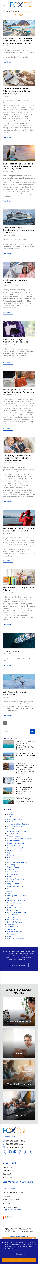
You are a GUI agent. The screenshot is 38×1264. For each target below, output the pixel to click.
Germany (11, 865)
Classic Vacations (14, 836)
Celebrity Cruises (14, 834)
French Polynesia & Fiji (17, 862)
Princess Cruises (14, 908)
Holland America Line (17, 879)
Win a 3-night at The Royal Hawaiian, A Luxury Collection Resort (24, 790)
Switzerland (12, 927)
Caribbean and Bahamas (18, 831)
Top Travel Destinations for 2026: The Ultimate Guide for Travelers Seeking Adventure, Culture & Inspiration (25, 768)
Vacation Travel (9, 1203)
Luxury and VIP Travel (17, 896)
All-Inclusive (12, 817)
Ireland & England (15, 886)
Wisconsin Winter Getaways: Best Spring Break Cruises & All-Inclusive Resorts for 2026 (18, 40)
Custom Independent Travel (20, 838)
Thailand (11, 929)
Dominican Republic (16, 848)
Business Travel (9, 1196)
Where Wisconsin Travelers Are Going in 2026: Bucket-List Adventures (24, 801)
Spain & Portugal (14, 922)
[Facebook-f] (4, 1152)
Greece (10, 869)
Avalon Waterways (15, 826)
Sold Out (11, 917)
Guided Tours (13, 874)
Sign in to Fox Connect (13, 1210)
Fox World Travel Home (13, 1193)
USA (9, 936)
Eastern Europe (14, 850)
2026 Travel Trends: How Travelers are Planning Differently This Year (24, 780)
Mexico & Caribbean (16, 900)
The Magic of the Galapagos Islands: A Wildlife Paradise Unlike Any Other (18, 166)
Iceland (10, 881)
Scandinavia (12, 915)
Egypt (9, 853)
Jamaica (11, 891)
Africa (9, 812)
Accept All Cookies (19, 1260)
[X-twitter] (10, 1152)
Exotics (10, 857)
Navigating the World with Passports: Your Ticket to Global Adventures (17, 457)
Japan (10, 893)
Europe (10, 855)
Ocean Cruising (11, 651)
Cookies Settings (19, 1254)
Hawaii (10, 877)
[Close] (34, 1242)
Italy (9, 889)
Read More (8, 62)
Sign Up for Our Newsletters (18, 1182)
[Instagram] (20, 1152)
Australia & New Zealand (18, 824)
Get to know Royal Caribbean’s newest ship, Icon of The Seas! (19, 230)
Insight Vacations (14, 884)
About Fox (7, 1167)
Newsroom (7, 1178)
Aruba (10, 822)
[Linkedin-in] (15, 1152)
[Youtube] (25, 1152)
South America (14, 920)
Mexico (10, 898)
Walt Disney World (15, 939)
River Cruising (13, 910)
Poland (10, 905)
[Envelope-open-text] (30, 1152)
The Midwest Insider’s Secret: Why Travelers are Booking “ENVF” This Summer (25, 745)
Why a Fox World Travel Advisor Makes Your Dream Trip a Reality (17, 91)
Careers (6, 1171)
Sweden (10, 924)
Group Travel (13, 872)
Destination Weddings (17, 843)
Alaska (10, 814)
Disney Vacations (14, 845)
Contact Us (7, 1174)
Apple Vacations (14, 819)
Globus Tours (13, 867)
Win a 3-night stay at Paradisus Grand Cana (25, 754)
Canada (10, 829)
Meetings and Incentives (13, 1200)
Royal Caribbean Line (16, 912)
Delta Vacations (14, 841)
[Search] (32, 731)
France (10, 860)
